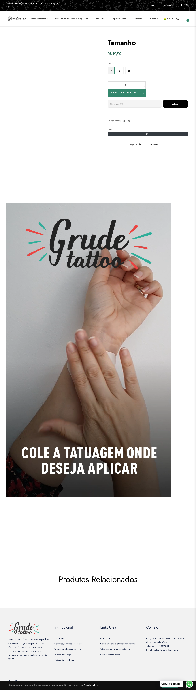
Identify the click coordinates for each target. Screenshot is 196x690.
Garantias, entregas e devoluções (69, 643)
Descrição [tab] (135, 144)
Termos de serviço (62, 654)
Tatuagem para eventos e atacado (115, 649)
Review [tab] (154, 144)
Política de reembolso (64, 659)
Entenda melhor (91, 685)
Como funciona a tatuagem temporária (117, 643)
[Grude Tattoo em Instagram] (187, 5)
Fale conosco (106, 638)
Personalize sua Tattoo (110, 654)
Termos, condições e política (67, 649)
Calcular (175, 103)
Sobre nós (59, 638)
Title (110, 63)
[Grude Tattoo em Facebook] (181, 5)
